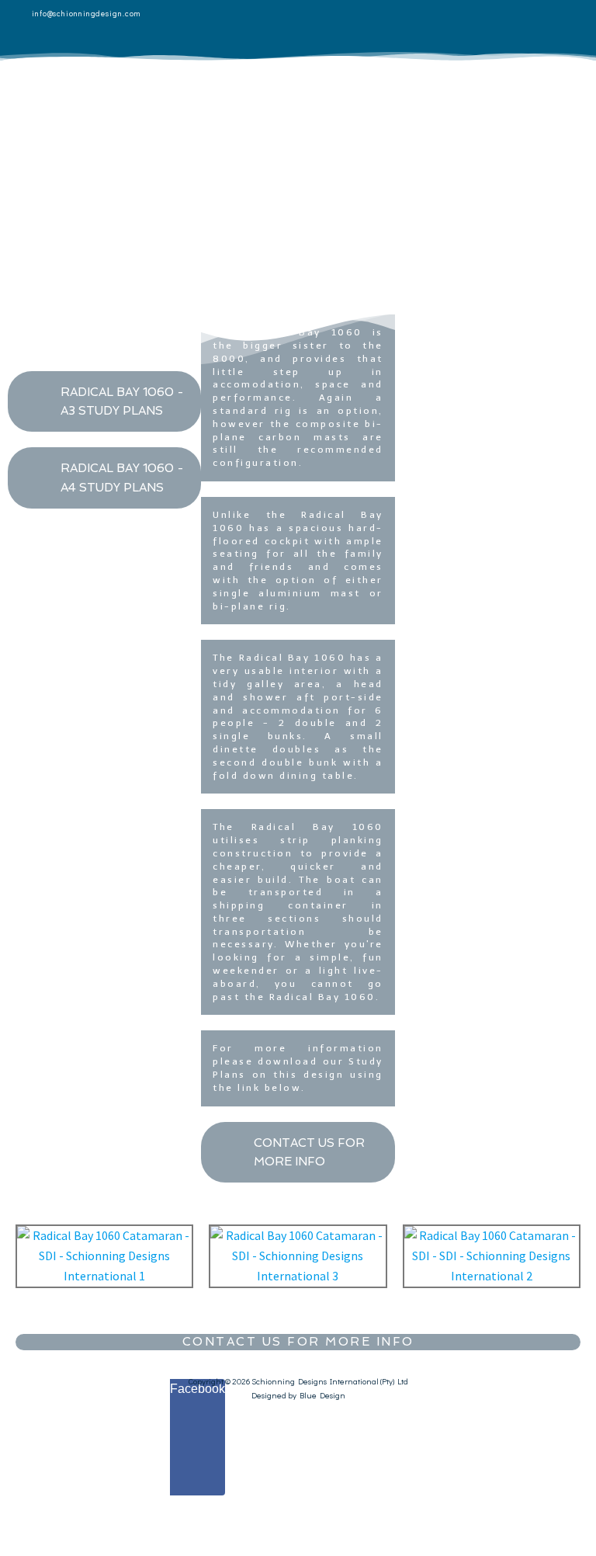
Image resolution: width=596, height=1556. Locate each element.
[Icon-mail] (568, 27)
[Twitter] (433, 27)
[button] (353, 116)
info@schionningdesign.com (86, 14)
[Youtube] (523, 27)
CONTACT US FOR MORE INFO (298, 1342)
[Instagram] (478, 27)
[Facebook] (388, 27)
